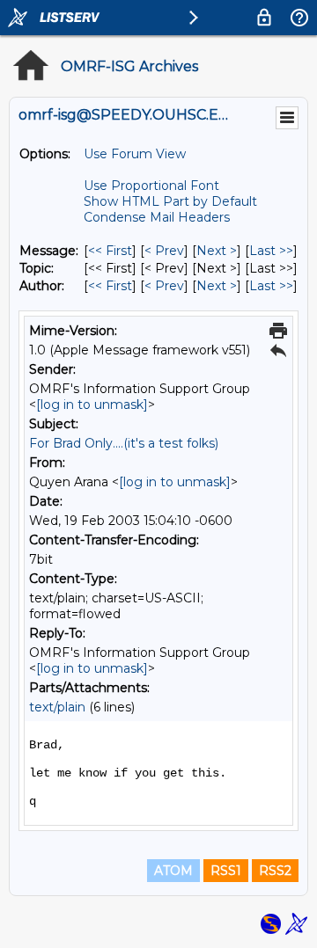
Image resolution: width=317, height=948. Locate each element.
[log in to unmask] (92, 404)
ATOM (173, 871)
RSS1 (225, 871)
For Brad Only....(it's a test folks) (123, 443)
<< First (110, 251)
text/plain (57, 707)
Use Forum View (135, 154)
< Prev (164, 251)
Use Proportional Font (151, 185)
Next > (216, 251)
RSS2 (275, 871)
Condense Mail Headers (157, 217)
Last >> (271, 251)
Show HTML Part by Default (170, 201)
